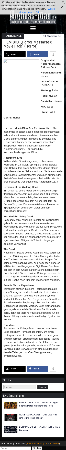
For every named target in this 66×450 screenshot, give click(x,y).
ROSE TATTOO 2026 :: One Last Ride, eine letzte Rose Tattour (38, 416)
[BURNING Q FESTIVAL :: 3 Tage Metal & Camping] (10, 429)
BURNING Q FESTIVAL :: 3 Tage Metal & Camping (39, 428)
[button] (63, 3)
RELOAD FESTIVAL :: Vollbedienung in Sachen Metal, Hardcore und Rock (38, 404)
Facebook (54, 443)
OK (37, 12)
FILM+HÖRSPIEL (12, 36)
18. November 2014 (52, 36)
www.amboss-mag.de (37, 443)
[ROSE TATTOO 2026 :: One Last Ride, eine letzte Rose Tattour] (10, 417)
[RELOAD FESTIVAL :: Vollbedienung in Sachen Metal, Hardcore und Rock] (10, 405)
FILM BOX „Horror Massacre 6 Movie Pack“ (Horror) (28, 44)
